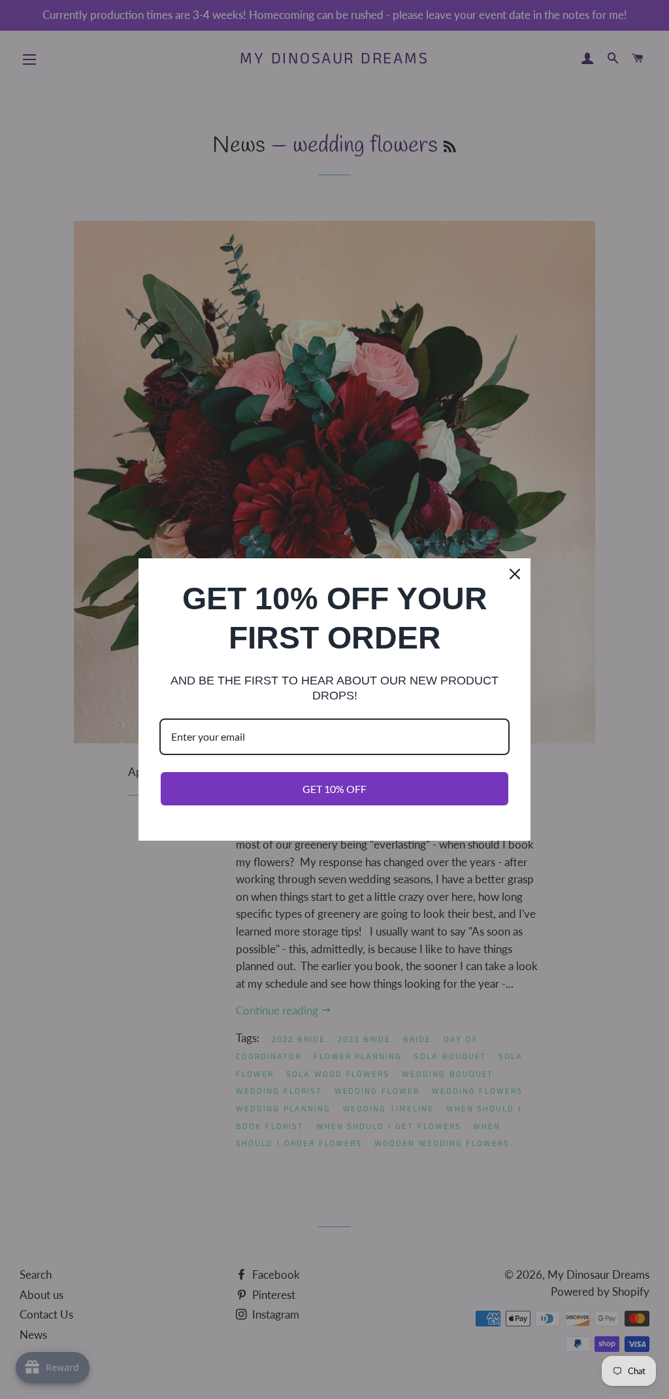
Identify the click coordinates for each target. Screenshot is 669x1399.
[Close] (514, 574)
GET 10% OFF (334, 789)
